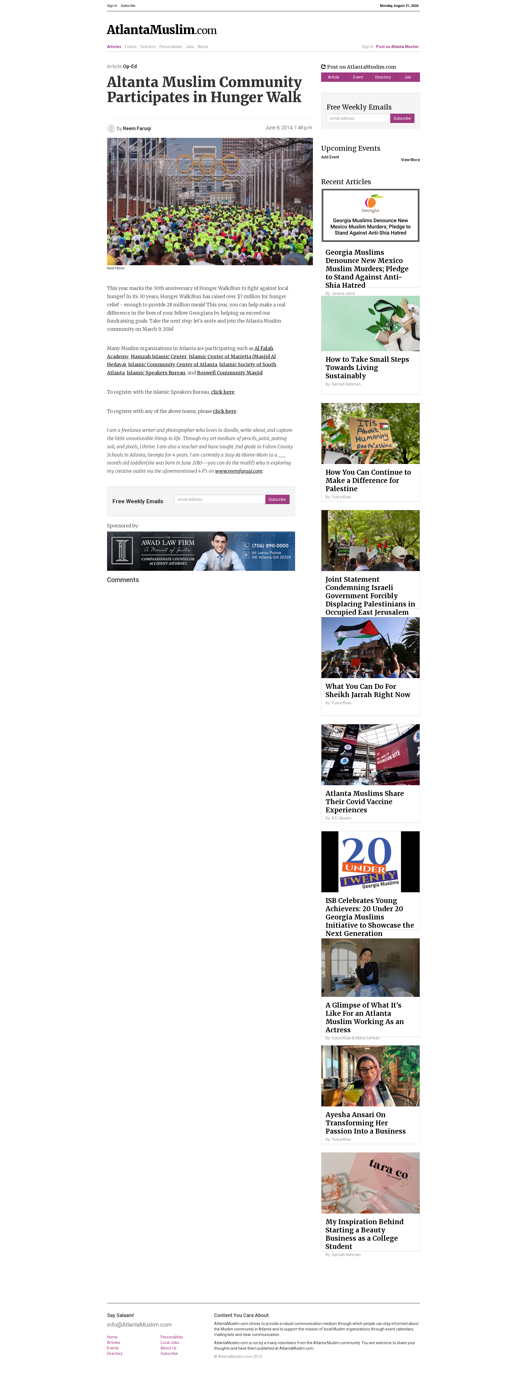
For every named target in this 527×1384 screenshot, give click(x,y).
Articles (114, 46)
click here (222, 392)
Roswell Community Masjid (229, 373)
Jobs (190, 46)
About (203, 46)
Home (112, 1337)
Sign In (367, 46)
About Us (168, 1348)
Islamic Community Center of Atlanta (172, 365)
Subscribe (169, 1353)
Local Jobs (170, 1342)
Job (407, 77)
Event (358, 77)
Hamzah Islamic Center (159, 357)
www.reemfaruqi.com (238, 471)
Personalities (170, 46)
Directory (148, 46)
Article (333, 77)
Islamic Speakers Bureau (156, 373)
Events (131, 46)
